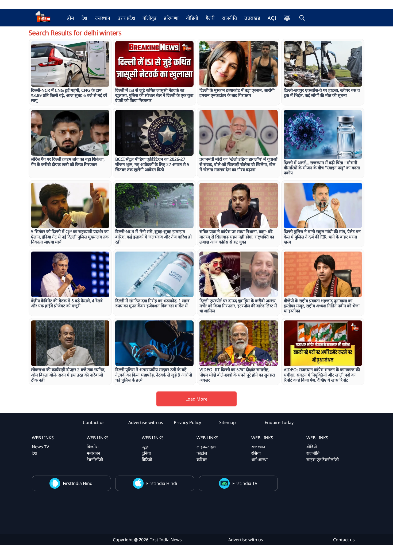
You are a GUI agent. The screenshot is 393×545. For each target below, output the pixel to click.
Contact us (94, 422)
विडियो (147, 459)
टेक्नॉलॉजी (95, 459)
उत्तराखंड (252, 18)
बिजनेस (93, 447)
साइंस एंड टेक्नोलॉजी (322, 459)
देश (84, 18)
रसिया (256, 453)
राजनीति (229, 18)
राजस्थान (102, 18)
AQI (272, 18)
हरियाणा (171, 18)
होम (70, 18)
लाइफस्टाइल (206, 447)
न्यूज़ (145, 447)
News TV (40, 447)
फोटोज (201, 453)
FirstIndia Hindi (78, 483)
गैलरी (210, 18)
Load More (196, 399)
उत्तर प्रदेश (126, 18)
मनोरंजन (93, 453)
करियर (201, 459)
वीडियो (192, 18)
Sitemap (227, 422)
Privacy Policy (187, 422)
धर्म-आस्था (259, 459)
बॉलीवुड (149, 18)
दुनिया (146, 453)
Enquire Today (279, 422)
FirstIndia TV (244, 483)
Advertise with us (145, 422)
